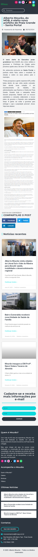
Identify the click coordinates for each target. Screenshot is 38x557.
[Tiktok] (26, 2)
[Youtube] (30, 2)
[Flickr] (23, 2)
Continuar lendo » (11, 282)
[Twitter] (33, 2)
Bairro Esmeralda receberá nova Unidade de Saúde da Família (17, 317)
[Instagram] (16, 2)
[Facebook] (19, 2)
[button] (34, 10)
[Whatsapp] (33, 5)
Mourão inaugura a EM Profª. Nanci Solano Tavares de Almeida (18, 366)
